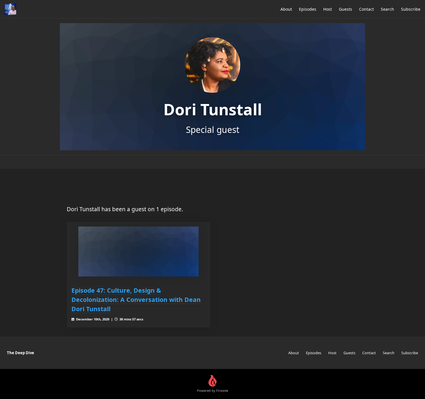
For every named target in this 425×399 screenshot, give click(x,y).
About (286, 9)
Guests (345, 9)
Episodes (307, 9)
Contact (366, 9)
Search (387, 9)
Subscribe (410, 9)
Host (327, 9)
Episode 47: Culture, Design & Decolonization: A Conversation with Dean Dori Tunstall (136, 299)
